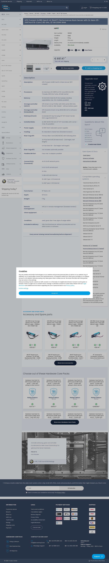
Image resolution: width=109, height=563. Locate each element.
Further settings (23, 288)
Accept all (54, 293)
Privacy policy (70, 285)
